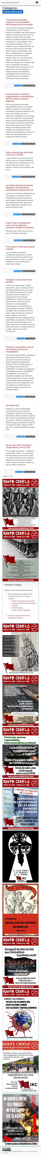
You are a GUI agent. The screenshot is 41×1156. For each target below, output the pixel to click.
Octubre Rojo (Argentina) (21, 610)
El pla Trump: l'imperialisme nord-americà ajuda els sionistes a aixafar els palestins (20, 225)
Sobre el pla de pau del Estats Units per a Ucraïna (19, 153)
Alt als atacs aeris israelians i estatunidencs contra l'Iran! (19, 446)
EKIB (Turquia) (17, 608)
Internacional (18, 85)
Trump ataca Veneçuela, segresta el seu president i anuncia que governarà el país (19, 22)
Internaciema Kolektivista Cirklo (10, 2)
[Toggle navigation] (36, 3)
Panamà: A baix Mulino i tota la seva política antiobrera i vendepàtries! (19, 349)
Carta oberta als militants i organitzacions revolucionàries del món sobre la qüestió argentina (20, 97)
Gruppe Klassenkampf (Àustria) (23, 601)
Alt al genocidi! (12, 405)
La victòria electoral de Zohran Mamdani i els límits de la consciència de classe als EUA (19, 187)
